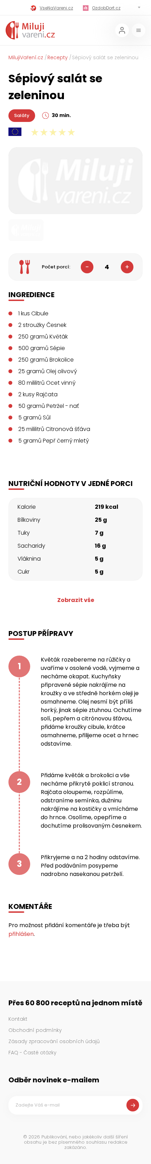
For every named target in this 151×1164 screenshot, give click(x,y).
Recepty (57, 57)
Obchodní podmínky (35, 1030)
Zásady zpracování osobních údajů (54, 1041)
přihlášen (21, 934)
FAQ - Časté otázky (32, 1052)
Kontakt (17, 1018)
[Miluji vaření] (30, 30)
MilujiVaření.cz (25, 57)
